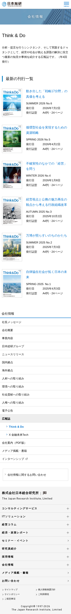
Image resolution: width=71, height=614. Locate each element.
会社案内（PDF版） (14, 442)
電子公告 (7, 410)
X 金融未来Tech (18, 434)
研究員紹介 (9, 548)
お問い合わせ (11, 580)
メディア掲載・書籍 (14, 450)
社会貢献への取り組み (16, 394)
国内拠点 (7, 362)
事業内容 (7, 338)
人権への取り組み (13, 402)
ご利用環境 (43, 594)
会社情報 (8, 564)
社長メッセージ (11, 322)
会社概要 (7, 330)
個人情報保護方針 (46, 589)
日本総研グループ (13, 346)
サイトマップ (11, 589)
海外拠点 (7, 370)
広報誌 (6, 418)
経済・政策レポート (15, 532)
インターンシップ (13, 458)
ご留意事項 (10, 599)
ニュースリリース (13, 354)
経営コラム (9, 524)
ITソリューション (14, 516)
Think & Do (16, 426)
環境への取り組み (13, 386)
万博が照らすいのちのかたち (46, 235)
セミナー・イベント (15, 540)
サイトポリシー (12, 594)
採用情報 (8, 556)
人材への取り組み (13, 378)
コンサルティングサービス (19, 508)
